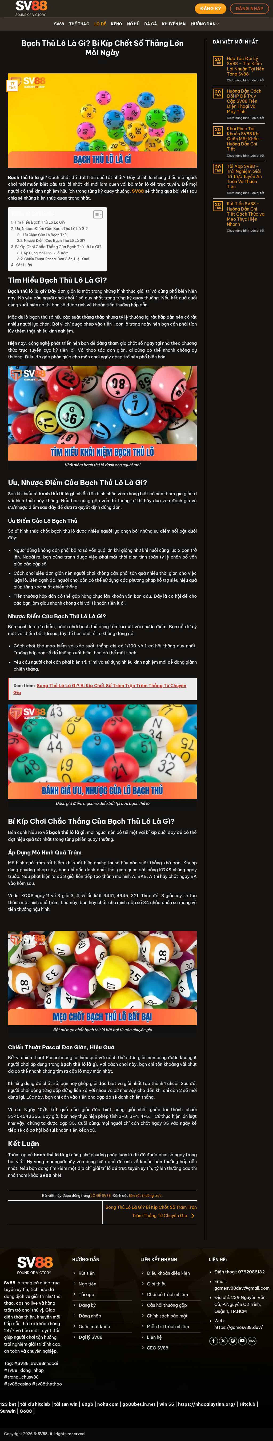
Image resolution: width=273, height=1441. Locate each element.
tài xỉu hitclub (35, 1404)
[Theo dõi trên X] (223, 1341)
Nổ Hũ (133, 24)
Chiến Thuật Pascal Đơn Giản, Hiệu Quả (56, 259)
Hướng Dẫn (203, 24)
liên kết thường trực (145, 1195)
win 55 (166, 1404)
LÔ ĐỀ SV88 (101, 1195)
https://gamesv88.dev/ (238, 1327)
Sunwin (8, 1411)
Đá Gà (150, 24)
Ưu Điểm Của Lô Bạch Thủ (45, 235)
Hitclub (247, 1404)
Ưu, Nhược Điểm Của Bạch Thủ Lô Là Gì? (51, 228)
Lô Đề (100, 24)
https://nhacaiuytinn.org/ (207, 1404)
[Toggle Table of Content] (95, 214)
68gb (87, 1404)
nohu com (107, 1404)
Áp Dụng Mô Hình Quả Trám (46, 253)
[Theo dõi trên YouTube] (242, 1341)
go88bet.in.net (138, 1404)
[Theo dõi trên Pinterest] (232, 1341)
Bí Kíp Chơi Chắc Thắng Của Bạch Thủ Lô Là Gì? (58, 246)
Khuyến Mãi (174, 24)
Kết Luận (23, 265)
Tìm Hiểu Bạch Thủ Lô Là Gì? (39, 222)
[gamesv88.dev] (30, 8)
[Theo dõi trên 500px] (252, 1341)
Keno (116, 24)
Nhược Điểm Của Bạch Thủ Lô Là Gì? (54, 240)
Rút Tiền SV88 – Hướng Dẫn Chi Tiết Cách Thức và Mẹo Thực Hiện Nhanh (245, 214)
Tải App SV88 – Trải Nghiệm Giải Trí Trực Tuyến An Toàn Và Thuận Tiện (244, 176)
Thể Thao (79, 24)
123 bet (8, 1404)
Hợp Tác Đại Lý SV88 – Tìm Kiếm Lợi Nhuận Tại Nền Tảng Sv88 (245, 66)
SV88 (59, 24)
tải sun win (66, 1404)
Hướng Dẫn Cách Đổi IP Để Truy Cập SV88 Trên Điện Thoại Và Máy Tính (244, 101)
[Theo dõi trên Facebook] (213, 1341)
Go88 (26, 1411)
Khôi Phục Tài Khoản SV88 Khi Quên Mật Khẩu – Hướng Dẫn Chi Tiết (245, 139)
